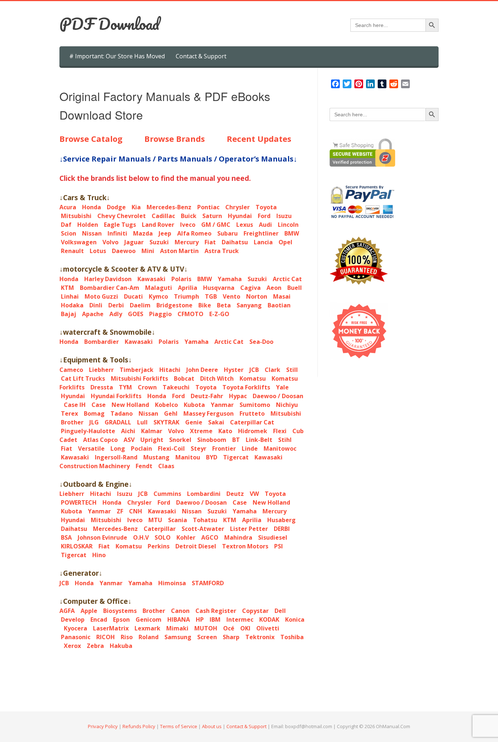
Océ (228, 628)
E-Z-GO (219, 314)
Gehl (171, 413)
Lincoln (288, 225)
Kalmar (151, 431)
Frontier (224, 448)
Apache (93, 314)
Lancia (263, 242)
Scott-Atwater (203, 529)
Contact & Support (201, 56)
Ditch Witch (217, 378)
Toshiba (292, 637)
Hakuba (121, 646)
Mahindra (238, 537)
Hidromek (252, 431)
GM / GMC (215, 225)
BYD (211, 457)
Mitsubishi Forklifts (139, 378)
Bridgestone (174, 305)
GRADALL (118, 422)
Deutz (235, 494)
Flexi (280, 431)
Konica (294, 619)
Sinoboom (211, 440)
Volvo (110, 242)
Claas (166, 466)
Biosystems (120, 611)
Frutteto (252, 413)
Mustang (156, 457)
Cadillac (163, 216)
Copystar (255, 611)
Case (99, 405)
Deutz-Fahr (207, 396)
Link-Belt (259, 440)
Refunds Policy (138, 726)
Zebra (95, 646)
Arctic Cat (287, 279)
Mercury (187, 242)
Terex (69, 413)
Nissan (92, 233)
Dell (280, 611)
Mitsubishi (76, 216)
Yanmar (222, 405)
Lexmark (147, 628)
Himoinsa (172, 583)
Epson (121, 619)
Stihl (285, 440)
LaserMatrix (111, 628)
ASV (129, 440)
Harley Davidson (108, 279)
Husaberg (281, 520)
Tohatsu (205, 520)
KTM (67, 288)
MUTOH (205, 628)
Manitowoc (280, 448)
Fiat (210, 242)
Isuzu (284, 216)
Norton (256, 296)
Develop (73, 619)
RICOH (105, 637)
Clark (272, 370)
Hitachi (169, 370)
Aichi (128, 431)
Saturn (212, 216)
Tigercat (236, 457)
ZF (120, 511)
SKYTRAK (166, 422)
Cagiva (250, 288)
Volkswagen (79, 242)
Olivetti (267, 628)
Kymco (158, 296)
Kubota (194, 405)
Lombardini (204, 494)
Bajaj (68, 314)
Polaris (181, 279)
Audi (265, 225)
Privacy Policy (103, 726)
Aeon (273, 288)
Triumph (186, 296)
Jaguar (134, 242)
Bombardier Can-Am (109, 288)
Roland (149, 637)
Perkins (159, 546)
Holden (87, 225)
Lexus (244, 225)
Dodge (116, 207)
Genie (193, 422)
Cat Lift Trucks (83, 378)
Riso (127, 637)
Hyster (234, 370)
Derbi (116, 305)
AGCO (209, 537)
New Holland (130, 405)
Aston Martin (179, 251)
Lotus (98, 251)
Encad (98, 619)
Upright (151, 440)
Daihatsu (235, 242)
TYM (125, 387)
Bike (204, 305)
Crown (147, 387)
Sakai (216, 422)
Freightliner (261, 233)
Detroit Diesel (195, 546)
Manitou (187, 457)
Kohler (185, 537)
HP (200, 619)
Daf (66, 225)
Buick (189, 216)
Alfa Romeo (194, 233)
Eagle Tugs (120, 225)
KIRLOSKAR (77, 546)
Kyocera (75, 628)
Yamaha (230, 279)
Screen (207, 637)
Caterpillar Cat (252, 422)
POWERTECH (79, 502)
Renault (72, 251)
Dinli (95, 305)
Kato (225, 431)
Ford (264, 216)
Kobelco (166, 405)
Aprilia (187, 288)
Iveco (187, 225)
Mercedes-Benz (169, 207)
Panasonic (75, 637)
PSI (278, 546)
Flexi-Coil (171, 448)
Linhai (70, 296)
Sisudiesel (272, 537)
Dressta (101, 387)
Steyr (198, 448)
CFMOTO (190, 314)
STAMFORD (208, 583)
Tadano (121, 413)
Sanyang (249, 305)
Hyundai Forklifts (116, 396)
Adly (115, 314)
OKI (245, 628)
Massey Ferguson (208, 413)
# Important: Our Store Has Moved (117, 56)
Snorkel (180, 440)
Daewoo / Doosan (278, 396)
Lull (142, 422)
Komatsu (253, 378)
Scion (68, 233)
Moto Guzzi (101, 296)
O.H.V (141, 537)
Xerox (72, 646)
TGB (211, 296)
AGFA (67, 611)
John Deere (202, 370)
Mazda (143, 233)
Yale (282, 387)
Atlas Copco (100, 440)
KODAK (269, 619)
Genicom (149, 619)
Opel (285, 242)
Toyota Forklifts (246, 387)
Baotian (279, 305)
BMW (291, 233)
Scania (177, 520)
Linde (250, 448)
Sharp (231, 637)
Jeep (165, 233)
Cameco (71, 370)
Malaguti (158, 288)
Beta (224, 305)
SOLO (163, 537)
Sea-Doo (261, 342)
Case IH (75, 405)
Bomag (94, 413)
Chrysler (237, 207)
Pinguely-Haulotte (88, 431)
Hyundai (240, 216)
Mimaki (177, 628)
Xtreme (201, 431)
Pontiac (208, 207)
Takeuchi (176, 387)
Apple (89, 611)
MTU (155, 520)
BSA (66, 537)
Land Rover (158, 225)
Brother (72, 422)
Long (117, 448)
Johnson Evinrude (102, 537)
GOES (135, 314)
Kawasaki (151, 279)
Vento (231, 296)
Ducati (133, 296)
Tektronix (260, 637)
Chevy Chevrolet (121, 216)
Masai (282, 296)
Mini (147, 251)
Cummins (167, 494)
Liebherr (101, 370)
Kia (136, 207)
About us (212, 726)
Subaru (227, 233)
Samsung (177, 637)
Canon (180, 611)
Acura (67, 207)
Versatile (91, 448)
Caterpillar (160, 529)
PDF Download (109, 23)
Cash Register (215, 611)
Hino (99, 555)
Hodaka (72, 305)
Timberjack (136, 370)
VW (254, 494)
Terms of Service (178, 726)
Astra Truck (222, 251)
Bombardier (101, 342)
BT (236, 440)
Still (292, 370)
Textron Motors (245, 546)
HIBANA (178, 619)
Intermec (239, 619)
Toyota (266, 207)
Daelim (140, 305)
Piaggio (160, 314)
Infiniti (117, 233)
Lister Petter (249, 529)
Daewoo (124, 251)
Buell (294, 288)
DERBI (282, 529)
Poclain (141, 448)
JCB (254, 370)
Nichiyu (287, 405)
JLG (94, 422)
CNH (135, 511)
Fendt (144, 466)
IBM (215, 619)
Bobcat (184, 378)
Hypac (238, 396)
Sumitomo (255, 405)
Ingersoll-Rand (116, 457)
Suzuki (159, 242)
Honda (91, 207)
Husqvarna (218, 288)
